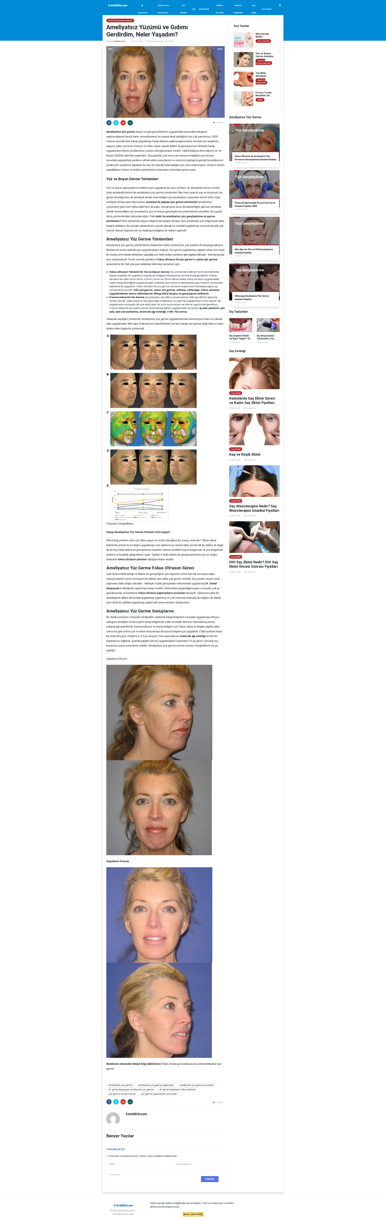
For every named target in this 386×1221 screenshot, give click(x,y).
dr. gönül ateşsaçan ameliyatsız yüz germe (131, 1089)
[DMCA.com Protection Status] (193, 1214)
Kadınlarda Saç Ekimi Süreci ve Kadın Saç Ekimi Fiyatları (252, 400)
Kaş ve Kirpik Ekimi (244, 454)
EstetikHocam (119, 41)
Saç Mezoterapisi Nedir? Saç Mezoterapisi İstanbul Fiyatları (254, 508)
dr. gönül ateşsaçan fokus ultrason (178, 1089)
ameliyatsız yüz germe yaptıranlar (156, 1085)
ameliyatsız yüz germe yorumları (196, 1085)
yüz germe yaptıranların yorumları (159, 1093)
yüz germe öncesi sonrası (122, 1093)
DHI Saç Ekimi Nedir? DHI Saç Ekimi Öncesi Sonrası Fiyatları (253, 564)
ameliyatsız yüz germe (121, 1085)
